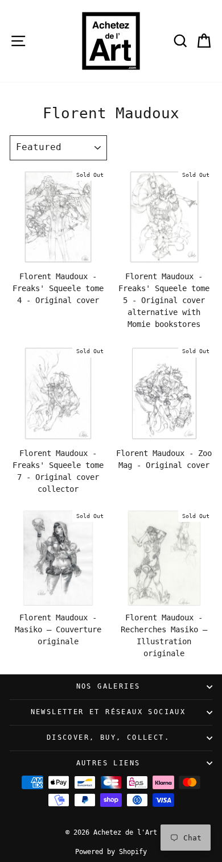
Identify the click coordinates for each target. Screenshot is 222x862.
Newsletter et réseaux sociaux (108, 712)
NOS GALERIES (108, 686)
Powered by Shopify (111, 852)
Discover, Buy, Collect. (108, 737)
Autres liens (108, 763)
